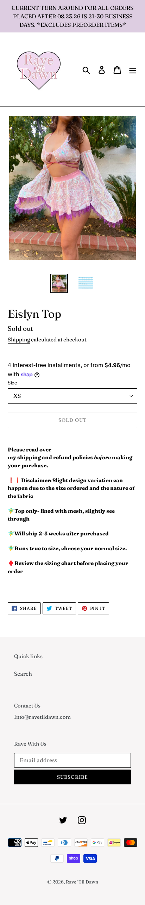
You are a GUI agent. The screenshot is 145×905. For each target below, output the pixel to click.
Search (23, 673)
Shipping (19, 339)
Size (12, 382)
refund (62, 457)
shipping (29, 457)
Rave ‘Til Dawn (82, 882)
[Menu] (132, 69)
